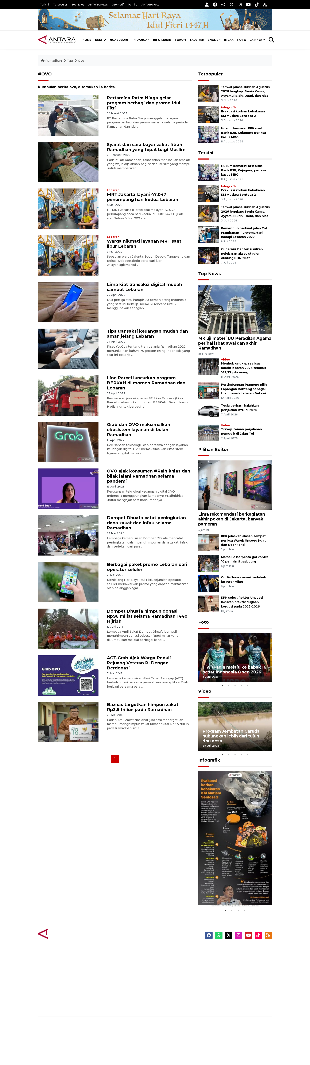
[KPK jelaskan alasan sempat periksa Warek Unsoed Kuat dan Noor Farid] (208, 542)
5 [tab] (248, 685)
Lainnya (256, 39)
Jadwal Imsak (108, 1001)
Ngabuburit (120, 39)
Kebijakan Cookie (232, 979)
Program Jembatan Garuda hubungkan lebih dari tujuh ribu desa (231, 736)
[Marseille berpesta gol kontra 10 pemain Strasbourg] (208, 563)
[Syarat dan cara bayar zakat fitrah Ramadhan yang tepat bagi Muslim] (68, 162)
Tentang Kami (229, 987)
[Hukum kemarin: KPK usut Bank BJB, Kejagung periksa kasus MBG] (208, 134)
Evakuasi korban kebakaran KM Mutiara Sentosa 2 (231, 894)
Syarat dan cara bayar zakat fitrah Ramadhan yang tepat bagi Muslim (146, 147)
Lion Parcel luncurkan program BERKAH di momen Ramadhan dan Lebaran (146, 382)
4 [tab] (241, 685)
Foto (241, 39)
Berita (100, 39)
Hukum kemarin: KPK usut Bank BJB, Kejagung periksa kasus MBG (243, 132)
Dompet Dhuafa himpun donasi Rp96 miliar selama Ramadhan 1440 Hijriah (147, 616)
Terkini (44, 4)
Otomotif (118, 4)
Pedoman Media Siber (235, 994)
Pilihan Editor (213, 449)
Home (87, 39)
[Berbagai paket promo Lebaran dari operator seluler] (68, 582)
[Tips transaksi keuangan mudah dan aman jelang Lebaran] (68, 349)
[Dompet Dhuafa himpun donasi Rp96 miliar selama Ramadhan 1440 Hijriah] (68, 629)
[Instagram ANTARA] (240, 5)
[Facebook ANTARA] (215, 5)
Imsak (229, 39)
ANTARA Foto (150, 4)
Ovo (81, 61)
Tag (70, 61)
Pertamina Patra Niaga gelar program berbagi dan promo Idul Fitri (143, 103)
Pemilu (132, 4)
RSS (221, 1001)
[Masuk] (207, 5)
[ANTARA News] (57, 39)
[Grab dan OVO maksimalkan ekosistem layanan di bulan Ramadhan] (68, 442)
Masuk (223, 957)
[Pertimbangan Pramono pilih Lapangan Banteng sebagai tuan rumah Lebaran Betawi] (208, 391)
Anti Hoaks (167, 957)
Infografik (228, 107)
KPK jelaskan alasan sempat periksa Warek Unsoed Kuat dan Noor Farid (243, 540)
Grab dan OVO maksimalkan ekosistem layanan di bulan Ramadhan (138, 429)
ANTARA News (98, 4)
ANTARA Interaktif (173, 964)
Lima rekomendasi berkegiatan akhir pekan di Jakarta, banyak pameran (231, 519)
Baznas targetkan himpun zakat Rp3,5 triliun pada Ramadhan (142, 707)
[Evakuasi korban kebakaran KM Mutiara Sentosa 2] (208, 114)
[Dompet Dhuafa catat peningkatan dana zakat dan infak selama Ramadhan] (68, 535)
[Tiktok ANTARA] (257, 5)
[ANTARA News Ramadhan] (61, 933)
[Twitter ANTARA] (231, 5)
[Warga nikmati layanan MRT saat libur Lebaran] (68, 255)
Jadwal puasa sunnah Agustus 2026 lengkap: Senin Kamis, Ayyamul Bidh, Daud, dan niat (245, 91)
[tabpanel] (235, 657)
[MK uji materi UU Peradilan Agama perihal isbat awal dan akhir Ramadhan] (235, 309)
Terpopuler (60, 4)
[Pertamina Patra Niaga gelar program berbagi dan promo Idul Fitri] (68, 115)
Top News (77, 4)
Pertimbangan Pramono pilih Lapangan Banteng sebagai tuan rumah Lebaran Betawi (244, 389)
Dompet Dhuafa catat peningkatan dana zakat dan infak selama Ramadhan (146, 522)
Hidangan (141, 39)
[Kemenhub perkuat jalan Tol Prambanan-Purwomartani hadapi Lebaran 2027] (208, 234)
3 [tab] (235, 685)
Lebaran (113, 190)
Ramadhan (53, 61)
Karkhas (164, 950)
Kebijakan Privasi (231, 972)
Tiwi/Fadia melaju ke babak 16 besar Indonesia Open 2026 (234, 669)
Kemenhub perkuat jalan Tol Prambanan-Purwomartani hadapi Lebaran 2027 (244, 232)
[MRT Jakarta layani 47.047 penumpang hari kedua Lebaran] (68, 208)
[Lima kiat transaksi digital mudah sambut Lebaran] (68, 302)
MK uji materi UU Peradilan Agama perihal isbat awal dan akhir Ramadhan (234, 343)
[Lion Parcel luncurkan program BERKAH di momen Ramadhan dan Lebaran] (68, 395)
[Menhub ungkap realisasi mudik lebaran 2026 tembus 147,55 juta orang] (208, 366)
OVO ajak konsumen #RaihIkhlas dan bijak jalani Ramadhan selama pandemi (148, 476)
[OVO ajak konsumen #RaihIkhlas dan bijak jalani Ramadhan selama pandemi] (68, 488)
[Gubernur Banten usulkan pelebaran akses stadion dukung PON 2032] (208, 255)
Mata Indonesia (170, 972)
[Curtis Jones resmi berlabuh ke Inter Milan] (208, 584)
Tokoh (180, 39)
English (214, 39)
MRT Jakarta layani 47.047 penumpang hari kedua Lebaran (142, 197)
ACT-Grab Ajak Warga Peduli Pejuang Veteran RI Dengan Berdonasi (139, 662)
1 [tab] (222, 685)
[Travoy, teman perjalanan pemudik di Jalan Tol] (208, 432)
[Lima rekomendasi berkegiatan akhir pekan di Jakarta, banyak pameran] (235, 485)
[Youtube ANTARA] (248, 5)
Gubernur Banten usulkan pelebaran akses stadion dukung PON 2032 (242, 253)
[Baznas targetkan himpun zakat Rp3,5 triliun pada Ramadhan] (68, 722)
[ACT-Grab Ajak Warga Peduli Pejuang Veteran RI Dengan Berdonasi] (68, 675)
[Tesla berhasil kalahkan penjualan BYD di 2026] (208, 412)
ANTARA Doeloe (171, 979)
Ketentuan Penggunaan (237, 964)
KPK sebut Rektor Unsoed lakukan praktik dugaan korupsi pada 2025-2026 (242, 602)
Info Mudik (162, 39)
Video (225, 359)
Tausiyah (196, 39)
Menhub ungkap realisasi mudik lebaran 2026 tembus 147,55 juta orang (243, 368)
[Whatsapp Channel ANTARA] (223, 5)
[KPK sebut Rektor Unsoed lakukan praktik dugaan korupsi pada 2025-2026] (208, 604)
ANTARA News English (236, 950)
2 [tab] (229, 685)
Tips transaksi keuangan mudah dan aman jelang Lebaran (147, 334)
